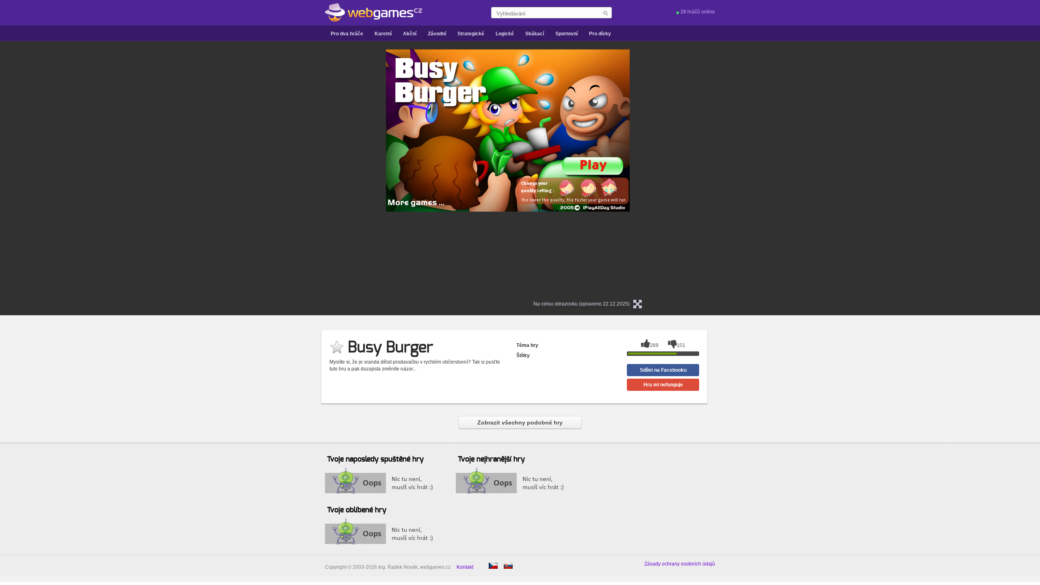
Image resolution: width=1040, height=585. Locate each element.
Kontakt (465, 567)
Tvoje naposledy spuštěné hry (375, 459)
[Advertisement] (284, 171)
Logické (505, 34)
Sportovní (566, 34)
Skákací (534, 34)
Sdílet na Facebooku (663, 370)
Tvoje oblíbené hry (356, 510)
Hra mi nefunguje (663, 385)
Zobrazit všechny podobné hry (520, 422)
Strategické (470, 34)
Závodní (437, 34)
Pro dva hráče (347, 34)
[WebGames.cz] (373, 12)
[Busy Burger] (508, 566)
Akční (409, 34)
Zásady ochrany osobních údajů (679, 564)
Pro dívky (600, 34)
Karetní (383, 34)
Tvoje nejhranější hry (491, 459)
